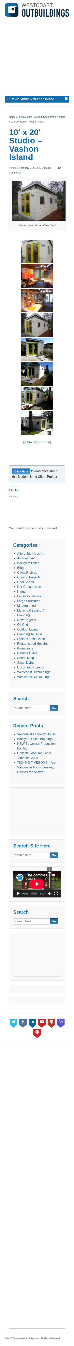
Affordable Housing (30, 553)
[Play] (18, 893)
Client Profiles (27, 572)
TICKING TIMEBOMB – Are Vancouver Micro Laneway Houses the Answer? (36, 767)
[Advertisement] (37, 55)
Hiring (21, 591)
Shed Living (25, 658)
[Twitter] (13, 1022)
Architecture (25, 558)
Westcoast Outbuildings (33, 672)
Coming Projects (28, 577)
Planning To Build (29, 634)
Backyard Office (28, 563)
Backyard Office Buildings (35, 739)
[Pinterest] (37, 1032)
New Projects (26, 620)
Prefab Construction (31, 639)
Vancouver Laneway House (36, 734)
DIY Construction (29, 586)
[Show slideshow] (37, 442)
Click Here (21, 471)
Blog (20, 567)
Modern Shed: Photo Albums (49, 117)
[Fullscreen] (56, 893)
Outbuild (46, 168)
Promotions (25, 648)
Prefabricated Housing (33, 643)
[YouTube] (42, 1022)
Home (12, 117)
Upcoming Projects (30, 667)
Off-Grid (22, 624)
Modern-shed (26, 605)
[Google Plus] (51, 1022)
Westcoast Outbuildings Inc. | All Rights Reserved (36, 1338)
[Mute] (50, 893)
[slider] (49, 878)
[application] (37, 884)
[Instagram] (61, 1022)
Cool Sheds (25, 582)
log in (27, 528)
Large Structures (28, 601)
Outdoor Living (27, 629)
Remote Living (27, 653)
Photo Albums (25, 117)
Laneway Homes (29, 596)
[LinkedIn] (32, 1022)
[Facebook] (23, 1022)
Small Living (26, 662)
